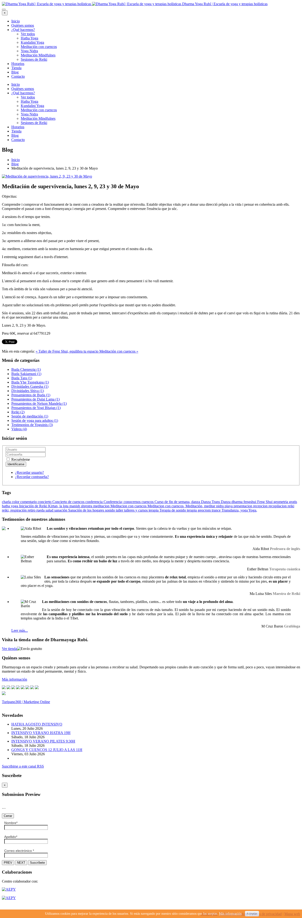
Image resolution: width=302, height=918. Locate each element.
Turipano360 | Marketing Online (26, 702)
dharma (237, 502)
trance (217, 510)
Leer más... (19, 630)
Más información (230, 913)
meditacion (101, 506)
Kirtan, (53, 506)
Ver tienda (9, 649)
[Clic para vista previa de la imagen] (47, 176)
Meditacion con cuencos (128, 506)
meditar (210, 506)
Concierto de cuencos (68, 502)
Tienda (16, 68)
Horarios (17, 64)
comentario (29, 502)
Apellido (10, 837)
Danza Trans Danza (216, 502)
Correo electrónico (19, 851)
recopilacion (278, 506)
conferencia (94, 502)
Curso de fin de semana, (173, 502)
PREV (8, 862)
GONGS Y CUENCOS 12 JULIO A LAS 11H (46, 750)
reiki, (6, 510)
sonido (110, 510)
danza (196, 502)
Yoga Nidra (29, 51)
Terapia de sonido (173, 510)
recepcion (260, 506)
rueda (41, 510)
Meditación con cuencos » (118, 351)
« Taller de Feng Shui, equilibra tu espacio (67, 351)
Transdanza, (231, 510)
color (16, 502)
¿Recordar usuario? (29, 472)
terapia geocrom (199, 510)
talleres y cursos (136, 510)
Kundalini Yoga (32, 42)
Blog (15, 72)
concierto (45, 502)
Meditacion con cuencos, (166, 506)
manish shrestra (81, 506)
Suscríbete (37, 862)
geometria (281, 502)
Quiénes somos (22, 25)
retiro (32, 510)
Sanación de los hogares (86, 510)
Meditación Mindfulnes (38, 55)
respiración (19, 510)
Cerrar (8, 816)
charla (7, 502)
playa (229, 506)
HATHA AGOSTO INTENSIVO (36, 724)
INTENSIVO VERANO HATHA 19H (41, 733)
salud (50, 510)
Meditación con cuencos (39, 47)
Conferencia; (114, 502)
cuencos (148, 502)
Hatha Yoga (29, 38)
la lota (64, 506)
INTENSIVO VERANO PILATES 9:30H (43, 741)
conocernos (133, 502)
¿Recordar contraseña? (32, 477)
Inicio (15, 21)
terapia (154, 510)
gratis (293, 502)
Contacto (18, 76)
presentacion (243, 506)
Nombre (10, 823)
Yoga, (252, 510)
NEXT (21, 862)
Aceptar (252, 913)
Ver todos (28, 34)
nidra (220, 506)
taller (120, 510)
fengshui (250, 502)
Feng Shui (265, 502)
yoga (244, 510)
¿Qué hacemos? (23, 30)
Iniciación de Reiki (33, 506)
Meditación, (194, 506)
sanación (61, 510)
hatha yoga (10, 506)
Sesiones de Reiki (34, 59)
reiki (291, 506)
